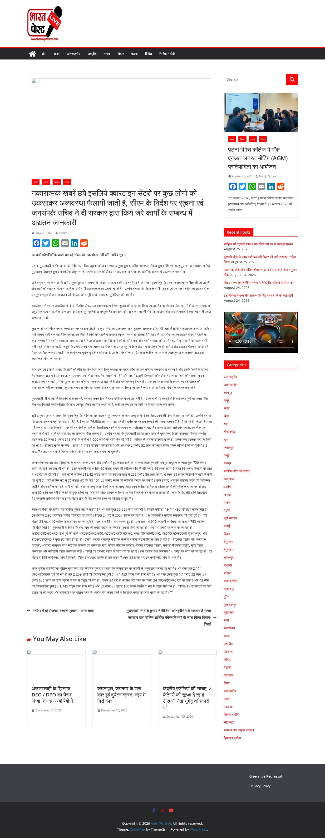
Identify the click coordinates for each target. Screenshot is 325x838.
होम (44, 53)
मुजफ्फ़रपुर (230, 604)
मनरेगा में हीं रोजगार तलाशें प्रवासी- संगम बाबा (63, 610)
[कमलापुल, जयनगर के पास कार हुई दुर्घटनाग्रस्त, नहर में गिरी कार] (122, 653)
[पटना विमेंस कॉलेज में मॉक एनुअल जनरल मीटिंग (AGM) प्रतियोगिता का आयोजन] (261, 112)
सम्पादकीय (230, 691)
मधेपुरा (227, 573)
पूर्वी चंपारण (230, 518)
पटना (134, 53)
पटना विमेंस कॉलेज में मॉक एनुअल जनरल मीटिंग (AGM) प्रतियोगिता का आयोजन (258, 157)
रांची (226, 620)
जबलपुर (228, 447)
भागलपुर (228, 557)
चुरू (226, 439)
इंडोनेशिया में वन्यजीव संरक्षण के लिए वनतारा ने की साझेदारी (258, 295)
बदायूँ (227, 526)
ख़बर (56, 53)
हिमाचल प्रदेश (232, 738)
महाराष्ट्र (229, 589)
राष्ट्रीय (92, 53)
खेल (226, 416)
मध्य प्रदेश (230, 581)
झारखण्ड (229, 479)
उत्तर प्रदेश (230, 384)
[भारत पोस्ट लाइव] (32, 53)
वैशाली (227, 667)
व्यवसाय (228, 675)
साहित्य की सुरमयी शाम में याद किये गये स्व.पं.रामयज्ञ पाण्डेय (258, 244)
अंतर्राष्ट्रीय (73, 53)
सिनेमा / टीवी (167, 53)
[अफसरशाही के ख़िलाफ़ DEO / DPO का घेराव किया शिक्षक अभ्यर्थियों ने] (56, 653)
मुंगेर (226, 596)
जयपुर (227, 463)
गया (226, 424)
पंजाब (227, 502)
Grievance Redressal (265, 776)
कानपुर (228, 392)
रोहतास (228, 651)
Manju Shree (267, 176)
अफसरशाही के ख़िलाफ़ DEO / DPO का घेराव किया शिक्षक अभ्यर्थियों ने (52, 694)
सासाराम (228, 706)
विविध (148, 53)
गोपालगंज (229, 431)
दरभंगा (227, 486)
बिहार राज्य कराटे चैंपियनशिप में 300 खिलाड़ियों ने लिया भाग (259, 282)
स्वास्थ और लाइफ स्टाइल (239, 730)
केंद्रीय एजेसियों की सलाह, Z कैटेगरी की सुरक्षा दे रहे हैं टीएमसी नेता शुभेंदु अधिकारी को (187, 697)
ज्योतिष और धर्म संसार (237, 471)
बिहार (121, 53)
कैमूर (226, 400)
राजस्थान (229, 628)
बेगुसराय (228, 541)
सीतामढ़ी (229, 722)
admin (63, 233)
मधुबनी (228, 565)
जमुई (227, 455)
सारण (227, 698)
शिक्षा (263, 139)
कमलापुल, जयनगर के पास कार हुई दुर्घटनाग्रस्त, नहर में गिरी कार (121, 694)
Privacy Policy (260, 786)
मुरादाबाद (229, 612)
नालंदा (227, 494)
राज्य (107, 53)
